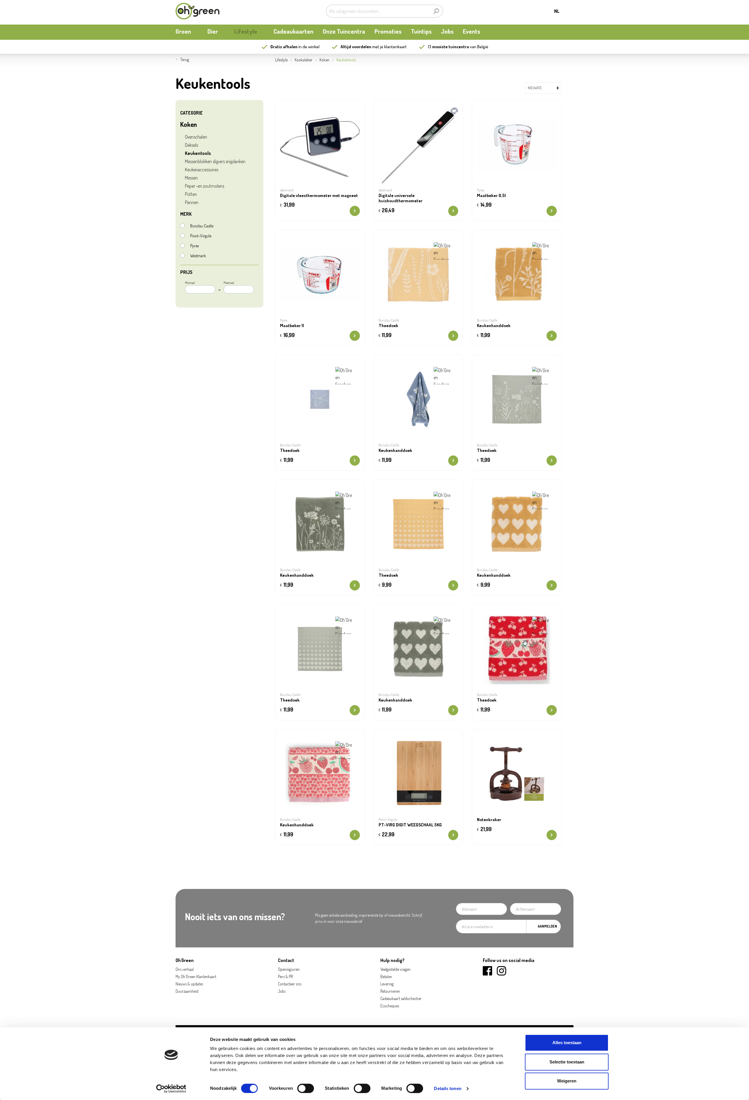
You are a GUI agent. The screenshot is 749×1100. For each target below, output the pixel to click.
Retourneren (390, 991)
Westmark (198, 255)
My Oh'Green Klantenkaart (196, 976)
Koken (188, 124)
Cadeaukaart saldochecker (401, 998)
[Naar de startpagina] (197, 11)
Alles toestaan (566, 1042)
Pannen (191, 202)
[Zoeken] (436, 11)
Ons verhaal (185, 969)
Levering (387, 983)
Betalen (386, 976)
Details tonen (447, 1088)
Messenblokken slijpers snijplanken (215, 161)
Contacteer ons (289, 983)
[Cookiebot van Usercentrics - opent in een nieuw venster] (171, 1088)
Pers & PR (285, 976)
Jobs (282, 991)
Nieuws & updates (189, 983)
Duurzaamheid (187, 991)
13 (448, 46)
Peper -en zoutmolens (204, 186)
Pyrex (194, 245)
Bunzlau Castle (201, 225)
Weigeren (566, 1080)
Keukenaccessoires (201, 169)
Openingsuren (289, 969)
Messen (191, 178)
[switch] (305, 1088)
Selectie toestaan (566, 1061)
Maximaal (229, 283)
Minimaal (190, 283)
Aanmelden (547, 926)
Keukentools (198, 153)
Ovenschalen (196, 137)
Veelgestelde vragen (395, 969)
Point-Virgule (200, 235)
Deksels (191, 145)
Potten (191, 194)
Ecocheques (389, 1005)
